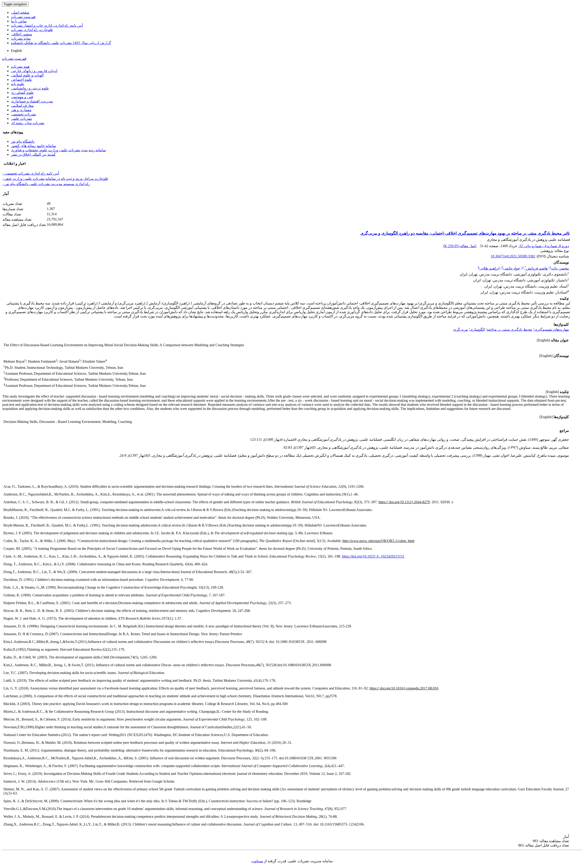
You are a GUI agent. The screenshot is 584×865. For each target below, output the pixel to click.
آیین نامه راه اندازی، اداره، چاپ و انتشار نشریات (47, 25)
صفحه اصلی (20, 12)
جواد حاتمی (511, 268)
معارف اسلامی (22, 105)
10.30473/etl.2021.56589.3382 (513, 256)
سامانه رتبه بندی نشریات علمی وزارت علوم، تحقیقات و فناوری (58, 150)
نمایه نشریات (21, 38)
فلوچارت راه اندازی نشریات (32, 30)
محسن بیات (560, 268)
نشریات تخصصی (23, 114)
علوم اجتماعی (21, 79)
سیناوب (257, 861)
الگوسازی (477, 329)
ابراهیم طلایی (489, 268)
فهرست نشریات (23, 17)
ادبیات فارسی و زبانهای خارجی (34, 71)
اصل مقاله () (460, 246)
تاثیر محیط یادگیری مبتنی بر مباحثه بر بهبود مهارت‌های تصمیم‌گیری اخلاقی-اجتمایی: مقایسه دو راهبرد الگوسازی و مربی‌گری (465, 233)
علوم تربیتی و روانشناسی (30, 88)
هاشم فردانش (536, 268)
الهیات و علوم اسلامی (27, 75)
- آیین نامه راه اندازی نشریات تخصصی (31, 173)
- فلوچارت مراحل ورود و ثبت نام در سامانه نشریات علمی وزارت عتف (55, 179)
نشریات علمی (21, 119)
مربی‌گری (460, 329)
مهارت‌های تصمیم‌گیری (551, 329)
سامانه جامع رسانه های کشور (33, 146)
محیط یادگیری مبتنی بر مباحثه (509, 329)
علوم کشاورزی (22, 92)
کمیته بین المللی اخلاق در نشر (33, 154)
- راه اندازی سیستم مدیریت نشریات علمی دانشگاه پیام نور (46, 184)
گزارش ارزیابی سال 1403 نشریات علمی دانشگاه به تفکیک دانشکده (61, 43)
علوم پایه (17, 84)
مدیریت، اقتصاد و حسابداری (32, 101)
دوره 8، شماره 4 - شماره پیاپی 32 (544, 246)
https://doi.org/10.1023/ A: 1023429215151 (373, 556)
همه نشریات (20, 66)
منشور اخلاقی (21, 34)
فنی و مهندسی (22, 97)
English (16, 50)
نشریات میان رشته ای (27, 123)
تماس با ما (19, 21)
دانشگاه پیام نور (22, 141)
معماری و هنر (21, 110)
